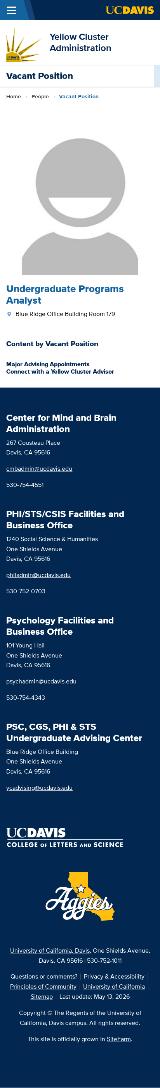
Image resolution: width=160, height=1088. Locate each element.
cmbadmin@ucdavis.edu (39, 468)
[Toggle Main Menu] (11, 10)
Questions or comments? (43, 976)
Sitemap (42, 996)
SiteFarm (119, 1039)
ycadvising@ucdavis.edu (39, 787)
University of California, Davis (50, 950)
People (40, 96)
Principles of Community (43, 986)
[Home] (24, 42)
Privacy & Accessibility (114, 976)
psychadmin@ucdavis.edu (41, 681)
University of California (114, 986)
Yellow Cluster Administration (80, 42)
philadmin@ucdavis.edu (38, 574)
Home (13, 96)
